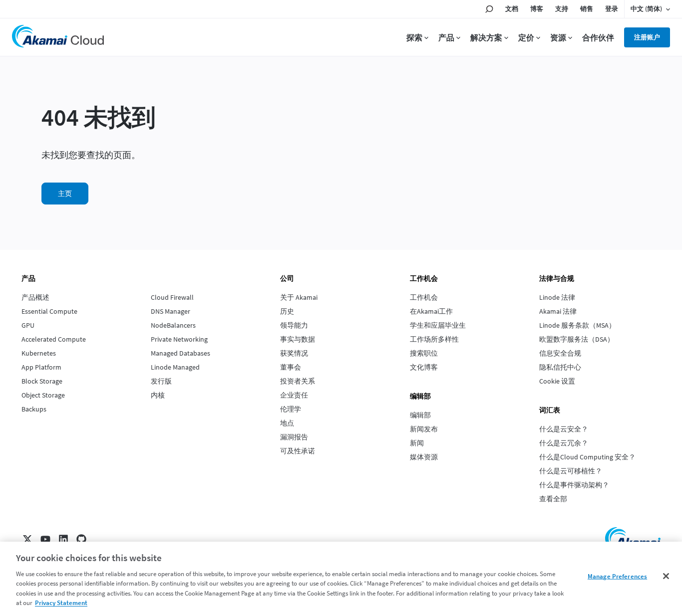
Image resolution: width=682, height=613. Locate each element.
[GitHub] (81, 539)
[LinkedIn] (63, 539)
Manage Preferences (617, 576)
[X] (27, 539)
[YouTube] (45, 539)
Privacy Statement (61, 603)
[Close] (666, 576)
